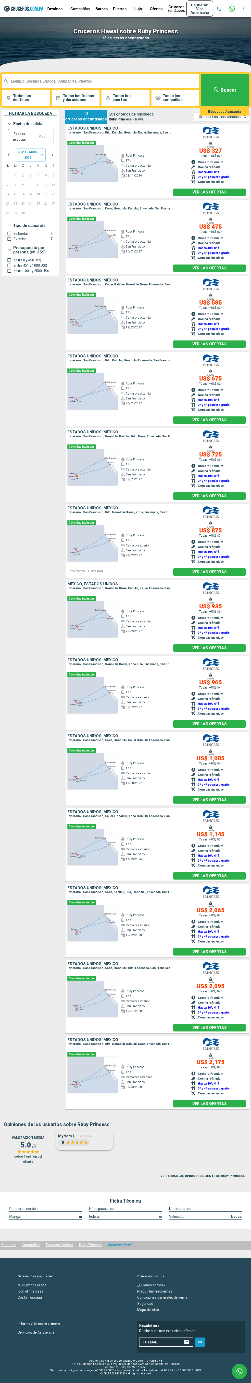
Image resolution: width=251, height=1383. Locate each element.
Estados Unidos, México (92, 128)
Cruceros (8, 1245)
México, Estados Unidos (92, 584)
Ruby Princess (90, 1245)
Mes (41, 137)
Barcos (101, 9)
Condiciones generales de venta (162, 1297)
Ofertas (156, 9)
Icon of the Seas (30, 1291)
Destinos (55, 9)
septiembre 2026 (28, 154)
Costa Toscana (30, 1297)
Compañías (31, 1245)
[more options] (243, 9)
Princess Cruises (59, 1245)
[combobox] (102, 81)
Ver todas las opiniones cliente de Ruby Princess (203, 1176)
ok (200, 1342)
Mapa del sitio (148, 1310)
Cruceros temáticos (176, 9)
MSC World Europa (32, 1285)
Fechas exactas (19, 137)
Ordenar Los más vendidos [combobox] (220, 117)
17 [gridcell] (30, 194)
